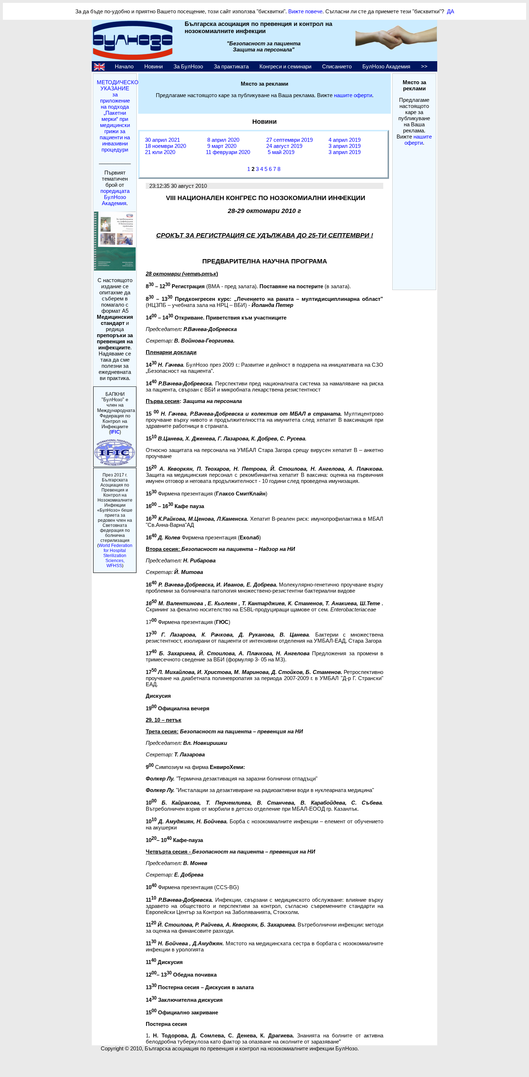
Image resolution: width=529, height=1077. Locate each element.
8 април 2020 (222, 140)
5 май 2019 (280, 152)
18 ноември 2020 (165, 146)
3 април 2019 (344, 146)
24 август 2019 (284, 146)
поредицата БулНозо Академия (115, 197)
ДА (450, 11)
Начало (124, 66)
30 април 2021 (162, 140)
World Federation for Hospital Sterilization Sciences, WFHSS (115, 555)
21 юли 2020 (160, 152)
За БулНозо (188, 66)
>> (424, 66)
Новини (153, 66)
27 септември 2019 (289, 140)
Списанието (337, 66)
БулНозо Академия (386, 66)
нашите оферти (418, 140)
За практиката (231, 66)
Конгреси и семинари (285, 66)
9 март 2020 (221, 146)
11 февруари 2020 (228, 152)
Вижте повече (305, 11)
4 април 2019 (344, 140)
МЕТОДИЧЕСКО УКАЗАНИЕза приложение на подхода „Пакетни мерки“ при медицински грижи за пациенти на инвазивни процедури (118, 116)
